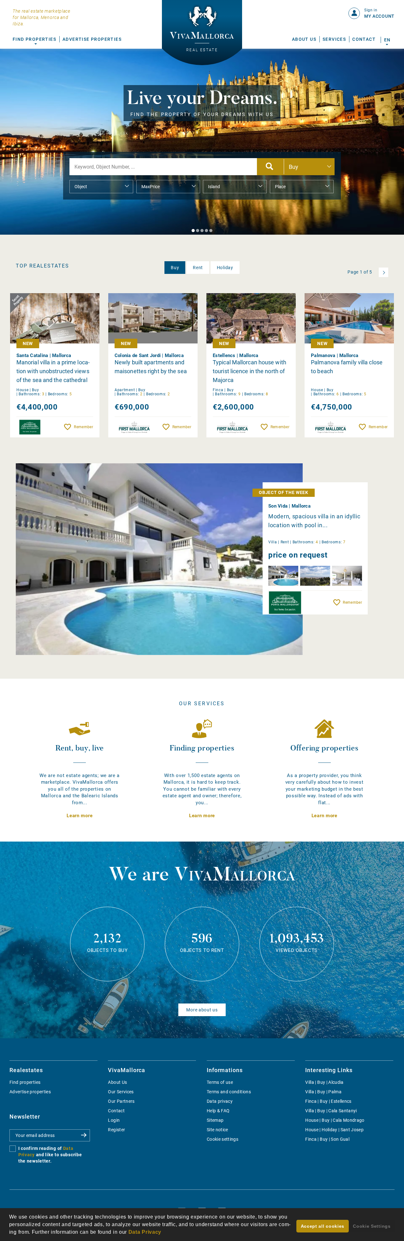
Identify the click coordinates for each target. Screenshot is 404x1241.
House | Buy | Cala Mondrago (334, 1120)
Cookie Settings (372, 1226)
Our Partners (121, 1101)
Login (114, 1120)
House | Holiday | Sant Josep (334, 1129)
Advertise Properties (92, 39)
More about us (201, 1009)
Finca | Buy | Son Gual (327, 1139)
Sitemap (215, 1120)
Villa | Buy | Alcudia (324, 1082)
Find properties (24, 1082)
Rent (198, 267)
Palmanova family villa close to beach (347, 366)
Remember (83, 427)
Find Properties (34, 39)
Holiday (225, 267)
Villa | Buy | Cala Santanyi (331, 1110)
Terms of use (220, 1082)
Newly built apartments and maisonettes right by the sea (151, 366)
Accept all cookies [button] (323, 1226)
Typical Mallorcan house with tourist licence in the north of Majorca (249, 371)
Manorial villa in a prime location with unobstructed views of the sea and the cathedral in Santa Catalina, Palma (53, 371)
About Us (304, 39)
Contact (364, 39)
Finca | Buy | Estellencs (328, 1101)
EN (387, 39)
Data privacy (220, 1101)
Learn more (79, 815)
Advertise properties (30, 1091)
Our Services (121, 1091)
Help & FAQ (218, 1110)
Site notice (217, 1129)
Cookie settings (222, 1139)
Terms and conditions (229, 1091)
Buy (175, 267)
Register (116, 1129)
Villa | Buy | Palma (323, 1091)
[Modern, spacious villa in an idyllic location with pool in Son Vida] (159, 559)
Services (334, 39)
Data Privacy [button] (144, 1232)
